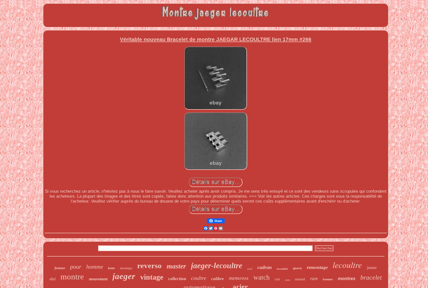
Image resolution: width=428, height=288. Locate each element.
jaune (372, 267)
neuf (249, 268)
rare (314, 278)
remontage (317, 267)
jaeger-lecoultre (216, 265)
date (287, 279)
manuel (300, 279)
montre (72, 276)
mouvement (98, 279)
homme (94, 267)
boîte (111, 268)
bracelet (371, 277)
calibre (217, 278)
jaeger (123, 276)
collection (177, 278)
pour (75, 266)
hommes (328, 279)
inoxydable (282, 268)
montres (346, 278)
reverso (149, 265)
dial (52, 279)
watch (261, 277)
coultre (198, 278)
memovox (238, 278)
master (176, 266)
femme (59, 268)
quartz (297, 268)
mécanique (126, 268)
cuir (277, 279)
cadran (264, 267)
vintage (151, 277)
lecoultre (347, 264)
